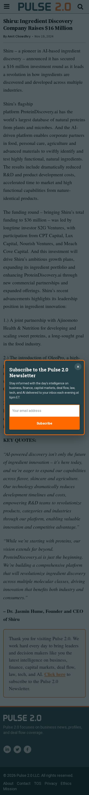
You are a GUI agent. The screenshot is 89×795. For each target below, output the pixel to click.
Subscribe (44, 423)
